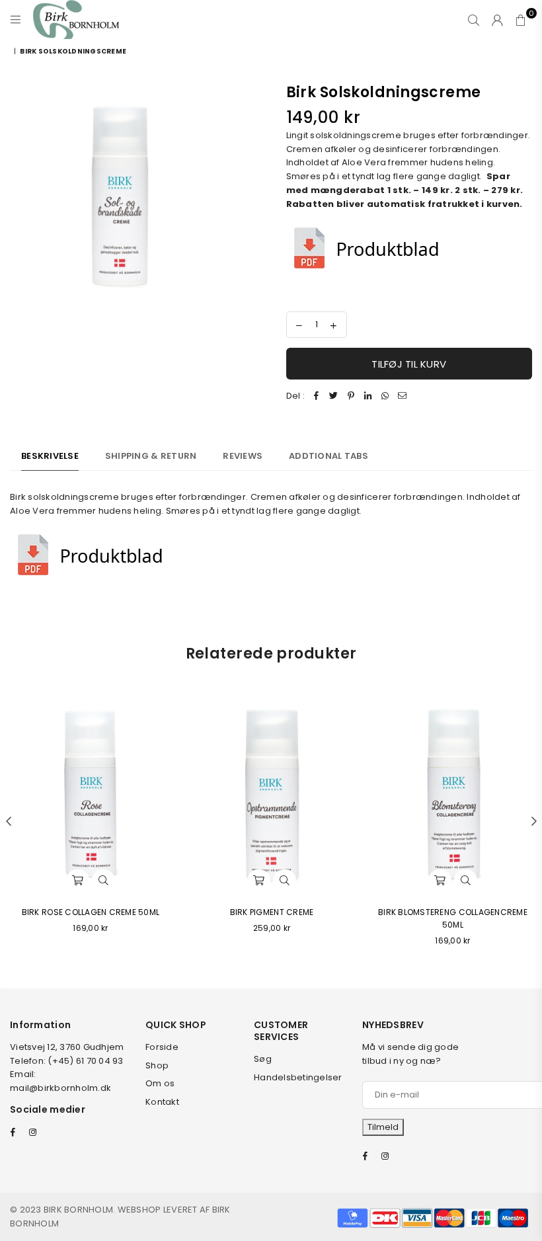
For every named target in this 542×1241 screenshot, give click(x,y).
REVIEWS (242, 456)
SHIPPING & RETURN (150, 456)
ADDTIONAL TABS (328, 456)
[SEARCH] (473, 20)
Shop (157, 1065)
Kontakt (162, 1102)
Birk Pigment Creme (272, 912)
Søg (263, 1059)
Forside (161, 1047)
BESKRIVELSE (50, 456)
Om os (159, 1083)
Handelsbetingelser (298, 1077)
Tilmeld (383, 1127)
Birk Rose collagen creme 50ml (91, 912)
